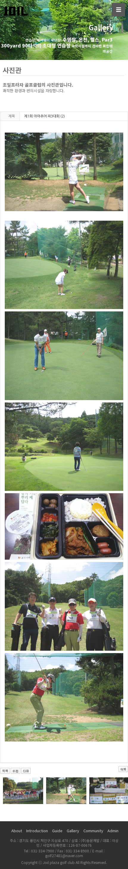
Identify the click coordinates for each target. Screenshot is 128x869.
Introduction (37, 830)
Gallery (73, 830)
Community (93, 830)
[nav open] (118, 9)
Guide (57, 830)
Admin (112, 830)
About (16, 830)
